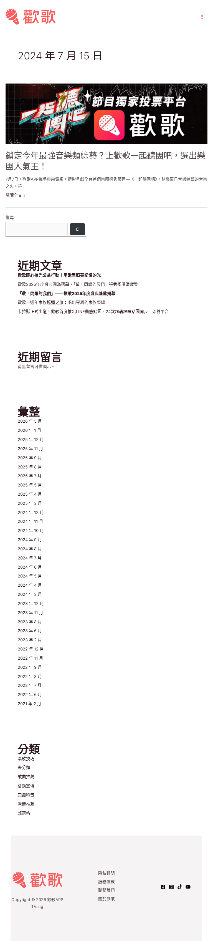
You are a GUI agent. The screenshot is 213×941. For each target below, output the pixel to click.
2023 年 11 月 (30, 612)
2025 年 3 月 (30, 503)
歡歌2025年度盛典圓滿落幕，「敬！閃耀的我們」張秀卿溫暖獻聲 (78, 284)
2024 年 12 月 (31, 512)
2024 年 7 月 (30, 558)
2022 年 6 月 (30, 694)
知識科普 (26, 795)
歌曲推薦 (26, 776)
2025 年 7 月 (30, 475)
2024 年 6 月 (30, 567)
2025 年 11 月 (30, 448)
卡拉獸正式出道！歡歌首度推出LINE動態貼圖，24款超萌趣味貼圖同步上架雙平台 (93, 311)
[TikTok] (179, 886)
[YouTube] (188, 886)
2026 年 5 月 (30, 421)
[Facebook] (163, 886)
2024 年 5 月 (30, 576)
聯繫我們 (106, 890)
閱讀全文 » (16, 195)
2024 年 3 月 (30, 594)
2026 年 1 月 (29, 430)
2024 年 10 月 (31, 530)
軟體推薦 (26, 804)
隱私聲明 (106, 873)
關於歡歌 (106, 898)
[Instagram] (171, 886)
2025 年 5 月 (30, 485)
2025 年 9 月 (30, 457)
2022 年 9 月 (30, 667)
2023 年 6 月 (30, 630)
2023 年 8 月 (30, 621)
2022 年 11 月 (30, 658)
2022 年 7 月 (30, 685)
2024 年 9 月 (30, 539)
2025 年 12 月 (31, 439)
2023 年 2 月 (30, 639)
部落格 (24, 813)
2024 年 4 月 (30, 585)
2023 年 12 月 (31, 603)
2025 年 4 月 (30, 494)
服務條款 (106, 881)
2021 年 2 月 (29, 703)
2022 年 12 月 (31, 649)
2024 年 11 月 (30, 521)
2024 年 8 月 (30, 548)
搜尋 (10, 217)
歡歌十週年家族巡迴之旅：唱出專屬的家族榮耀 (61, 302)
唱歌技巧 (26, 758)
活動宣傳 (26, 785)
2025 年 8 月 (30, 467)
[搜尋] (77, 229)
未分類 (24, 767)
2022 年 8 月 (30, 676)
